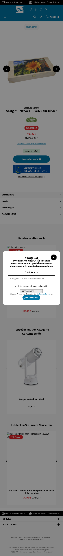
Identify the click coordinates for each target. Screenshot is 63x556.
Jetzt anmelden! (31, 297)
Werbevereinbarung (43, 294)
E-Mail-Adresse (31, 272)
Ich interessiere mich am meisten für (31, 286)
